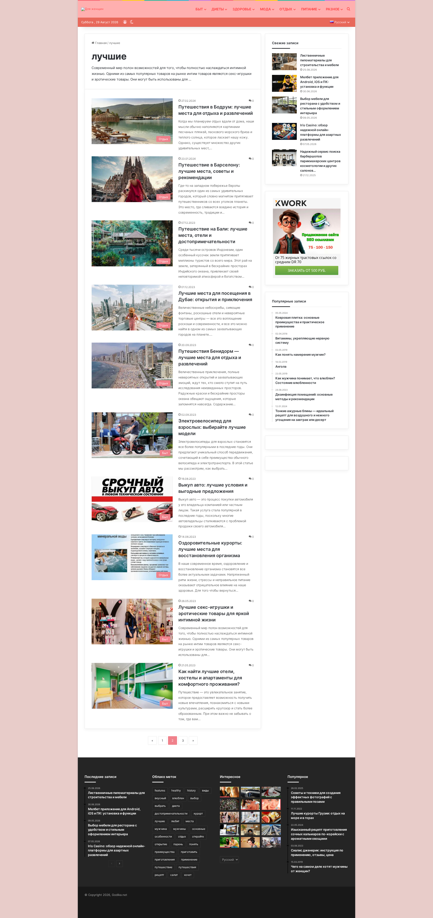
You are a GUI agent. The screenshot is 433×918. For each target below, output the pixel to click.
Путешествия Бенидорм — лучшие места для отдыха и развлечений (209, 357)
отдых (182, 836)
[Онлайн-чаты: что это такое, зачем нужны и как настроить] (229, 829)
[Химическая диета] (271, 817)
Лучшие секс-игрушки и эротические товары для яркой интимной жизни (213, 613)
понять (193, 844)
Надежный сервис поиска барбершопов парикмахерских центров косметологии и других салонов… (320, 161)
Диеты (218, 9)
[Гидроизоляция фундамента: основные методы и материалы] (250, 792)
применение (189, 859)
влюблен (178, 798)
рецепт (159, 874)
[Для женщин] (92, 9)
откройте (198, 836)
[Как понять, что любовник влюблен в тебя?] (229, 792)
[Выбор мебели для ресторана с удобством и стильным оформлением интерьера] (284, 105)
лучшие (160, 821)
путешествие (163, 867)
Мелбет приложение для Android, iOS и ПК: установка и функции (319, 81)
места (190, 821)
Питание (309, 9)
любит (175, 821)
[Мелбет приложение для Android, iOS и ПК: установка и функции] (284, 83)
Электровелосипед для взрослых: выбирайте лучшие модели (212, 427)
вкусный (160, 798)
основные (198, 828)
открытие (161, 844)
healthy (176, 790)
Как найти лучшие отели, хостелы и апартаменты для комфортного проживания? (210, 678)
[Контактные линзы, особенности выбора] (271, 804)
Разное (332, 9)
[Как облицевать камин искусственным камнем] (250, 829)
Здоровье (242, 9)
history (191, 790)
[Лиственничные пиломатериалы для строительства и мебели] (284, 61)
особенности (163, 836)
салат (174, 874)
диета (176, 805)
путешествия (187, 867)
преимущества (165, 851)
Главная (100, 43)
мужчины (179, 828)
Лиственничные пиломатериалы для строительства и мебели (319, 60)
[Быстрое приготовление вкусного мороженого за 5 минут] (271, 792)
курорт (198, 813)
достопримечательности (171, 813)
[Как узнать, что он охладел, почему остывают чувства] (229, 842)
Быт (199, 9)
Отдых (285, 9)
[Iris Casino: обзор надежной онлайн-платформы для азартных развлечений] (284, 131)
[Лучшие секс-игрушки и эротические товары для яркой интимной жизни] (229, 817)
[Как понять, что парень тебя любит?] (250, 804)
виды (205, 790)
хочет (187, 874)
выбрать (160, 805)
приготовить (189, 851)
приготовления (165, 859)
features (160, 790)
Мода (265, 9)
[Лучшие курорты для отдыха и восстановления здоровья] (250, 817)
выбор (194, 798)
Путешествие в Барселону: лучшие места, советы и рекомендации (209, 171)
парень (178, 844)
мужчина (161, 828)
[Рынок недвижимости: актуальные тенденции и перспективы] (271, 829)
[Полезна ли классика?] (250, 842)
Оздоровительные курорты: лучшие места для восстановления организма (210, 549)
